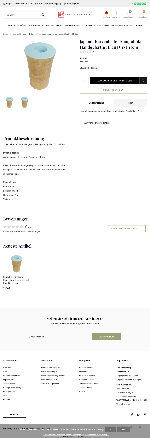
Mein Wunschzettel (49, 380)
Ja (110, 429)
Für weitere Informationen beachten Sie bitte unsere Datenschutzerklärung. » (76, 435)
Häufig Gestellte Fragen (13, 387)
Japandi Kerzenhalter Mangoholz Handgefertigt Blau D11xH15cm (16, 279)
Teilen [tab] (130, 102)
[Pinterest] (145, 414)
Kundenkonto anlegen (50, 368)
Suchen (43, 15)
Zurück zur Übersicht (12, 34)
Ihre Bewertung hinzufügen (126, 229)
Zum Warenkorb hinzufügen (114, 80)
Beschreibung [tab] (96, 102)
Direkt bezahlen (113, 90)
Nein (123, 429)
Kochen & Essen (124, 25)
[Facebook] (132, 414)
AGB (5, 371)
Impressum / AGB (10, 380)
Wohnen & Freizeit (74, 25)
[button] (9, 102)
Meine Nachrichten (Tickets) (53, 376)
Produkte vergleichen (50, 384)
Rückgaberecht (9, 391)
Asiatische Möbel (17, 25)
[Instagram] (138, 414)
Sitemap (6, 395)
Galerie (138, 25)
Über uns (7, 368)
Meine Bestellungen (49, 371)
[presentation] (75, 66)
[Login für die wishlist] (143, 80)
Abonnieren (106, 336)
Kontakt (6, 399)
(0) (93, 52)
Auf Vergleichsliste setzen (97, 123)
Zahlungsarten (9, 384)
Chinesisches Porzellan (100, 25)
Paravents (35, 25)
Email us (14, 414)
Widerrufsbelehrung (11, 376)
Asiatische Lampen (52, 25)
